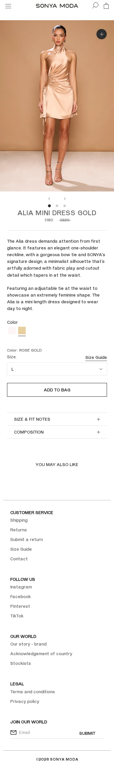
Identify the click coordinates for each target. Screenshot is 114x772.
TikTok (16, 615)
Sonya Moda (64, 759)
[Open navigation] (8, 5)
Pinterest (20, 606)
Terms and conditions (32, 691)
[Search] (95, 5)
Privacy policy (24, 701)
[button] (12, 331)
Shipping (18, 520)
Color (12, 322)
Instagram (21, 586)
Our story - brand (28, 643)
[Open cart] (106, 5)
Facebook (20, 596)
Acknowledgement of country (41, 653)
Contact (19, 558)
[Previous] (49, 198)
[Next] (65, 198)
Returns (18, 529)
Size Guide (96, 357)
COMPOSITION (29, 431)
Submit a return (26, 539)
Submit (87, 733)
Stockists (20, 663)
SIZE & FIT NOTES (32, 419)
